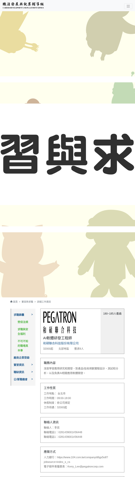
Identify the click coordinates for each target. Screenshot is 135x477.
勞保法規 (23, 322)
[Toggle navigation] (128, 6)
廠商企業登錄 (21, 357)
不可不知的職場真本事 (23, 346)
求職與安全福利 (23, 331)
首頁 (15, 301)
